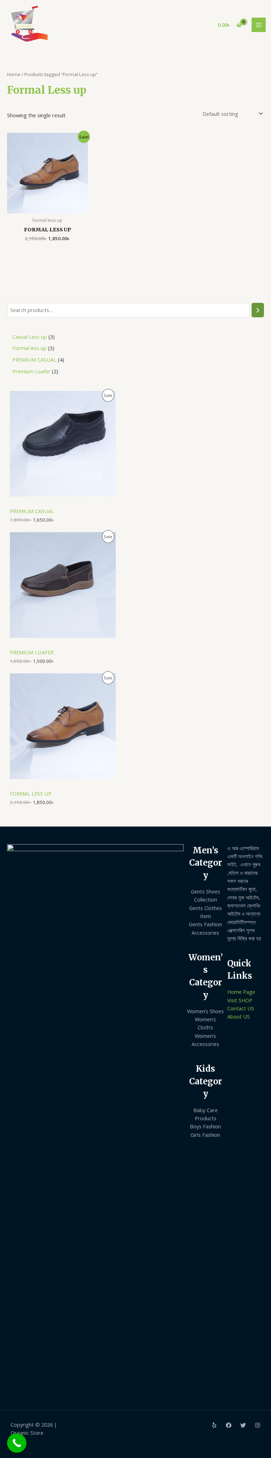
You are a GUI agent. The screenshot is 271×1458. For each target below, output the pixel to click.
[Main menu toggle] (259, 25)
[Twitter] (243, 1425)
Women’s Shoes (205, 1011)
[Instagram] (257, 1425)
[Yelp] (214, 1425)
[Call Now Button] (16, 1443)
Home (13, 74)
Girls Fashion (205, 1134)
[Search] (258, 310)
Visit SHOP (239, 1000)
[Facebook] (228, 1425)
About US (238, 1016)
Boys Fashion (205, 1126)
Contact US (240, 1008)
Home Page (241, 991)
